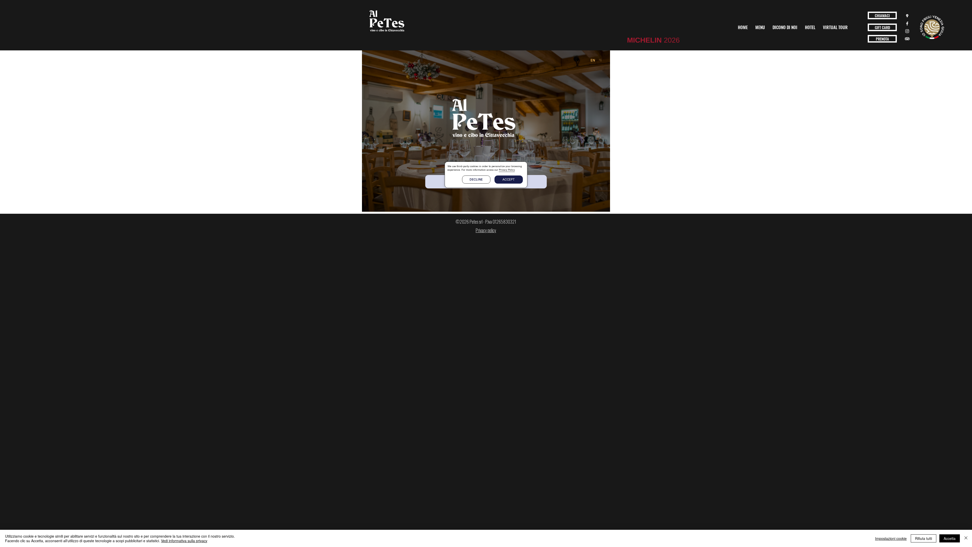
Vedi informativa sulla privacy (184, 540)
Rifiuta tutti (923, 538)
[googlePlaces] (907, 15)
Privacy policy (486, 230)
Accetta (950, 538)
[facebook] (907, 23)
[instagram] (907, 31)
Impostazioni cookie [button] (891, 538)
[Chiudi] (966, 538)
